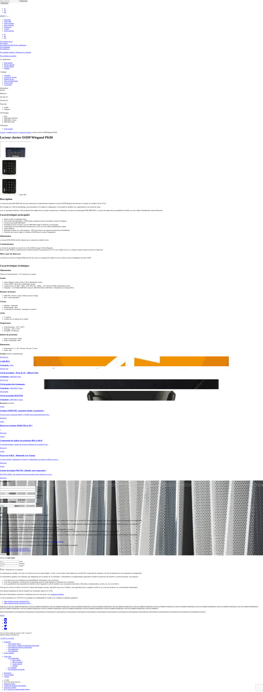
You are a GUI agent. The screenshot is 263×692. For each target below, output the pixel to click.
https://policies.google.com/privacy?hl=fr (17, 550)
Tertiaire (6, 68)
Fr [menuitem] (5, 34)
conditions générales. (57, 542)
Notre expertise (9, 23)
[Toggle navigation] (7, 16)
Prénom (21, 563)
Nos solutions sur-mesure (8, 56)
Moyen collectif (9, 65)
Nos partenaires (5, 47)
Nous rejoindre (9, 25)
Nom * (38, 487)
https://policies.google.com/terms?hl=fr (16, 549)
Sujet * (17, 506)
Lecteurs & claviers (10, 77)
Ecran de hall (8, 83)
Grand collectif (9, 66)
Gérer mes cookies (10, 687)
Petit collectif (8, 63)
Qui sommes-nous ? (6, 41)
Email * (38, 497)
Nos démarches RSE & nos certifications (13, 45)
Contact (6, 29)
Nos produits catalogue (7, 52)
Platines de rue (9, 79)
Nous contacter (9, 31)
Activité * (12, 493)
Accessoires (8, 85)
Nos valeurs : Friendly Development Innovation (23, 645)
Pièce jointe (3, 500)
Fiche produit (8, 129)
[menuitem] (5, 9)
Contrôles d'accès (11, 132)
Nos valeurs (4, 43)
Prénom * (39, 489)
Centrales (7, 75)
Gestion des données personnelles (15, 686)
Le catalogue (12, 667)
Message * (3, 513)
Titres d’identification (11, 81)
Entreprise (7, 20)
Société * (39, 491)
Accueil (2, 132)
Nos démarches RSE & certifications (20, 647)
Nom (21, 561)
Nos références (5, 49)
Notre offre (7, 21)
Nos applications (13, 658)
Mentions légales (9, 684)
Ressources (7, 27)
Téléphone (39, 495)
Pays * (38, 504)
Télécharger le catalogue (23, 52)
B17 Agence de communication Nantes (16, 689)
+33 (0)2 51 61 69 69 (7, 638)
